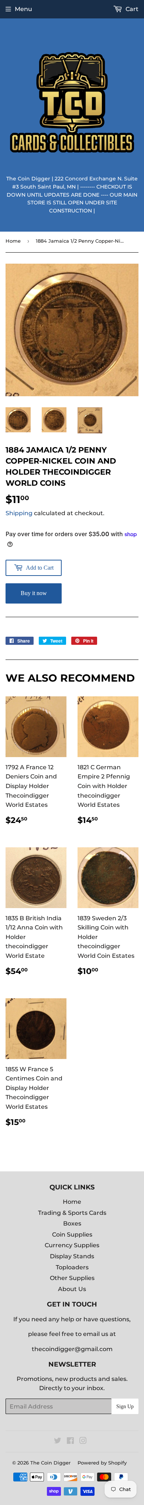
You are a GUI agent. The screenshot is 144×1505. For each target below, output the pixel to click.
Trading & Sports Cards (72, 1212)
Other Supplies (72, 1277)
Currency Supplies (72, 1245)
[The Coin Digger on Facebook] (70, 1441)
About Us (72, 1289)
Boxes (72, 1223)
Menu (23, 9)
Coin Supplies (72, 1234)
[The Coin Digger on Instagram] (83, 1441)
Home (13, 241)
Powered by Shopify (102, 1463)
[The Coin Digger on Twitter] (57, 1441)
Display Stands (72, 1256)
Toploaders (72, 1267)
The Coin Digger (50, 1463)
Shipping (19, 513)
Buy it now (34, 593)
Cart (131, 9)
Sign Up (125, 1406)
